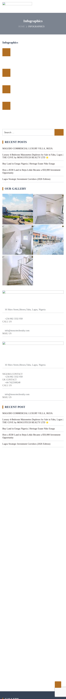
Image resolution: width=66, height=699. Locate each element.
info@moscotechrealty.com (17, 330)
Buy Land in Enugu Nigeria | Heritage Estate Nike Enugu (28, 164)
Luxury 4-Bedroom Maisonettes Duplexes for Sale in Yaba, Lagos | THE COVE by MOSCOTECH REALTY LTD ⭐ (32, 156)
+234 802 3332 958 (14, 319)
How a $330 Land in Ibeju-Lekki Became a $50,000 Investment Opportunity (31, 171)
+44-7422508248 (12, 382)
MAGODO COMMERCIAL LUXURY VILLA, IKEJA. (27, 148)
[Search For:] (33, 132)
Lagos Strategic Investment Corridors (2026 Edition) (26, 179)
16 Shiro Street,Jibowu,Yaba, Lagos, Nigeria (25, 309)
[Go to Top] (58, 684)
